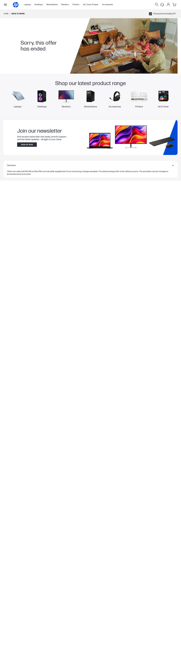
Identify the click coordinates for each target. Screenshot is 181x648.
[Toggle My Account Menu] (168, 4)
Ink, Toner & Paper (91, 5)
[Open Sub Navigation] (5, 4)
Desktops (38, 5)
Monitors (65, 5)
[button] (90, 165)
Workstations (52, 5)
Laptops (27, 5)
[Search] (156, 4)
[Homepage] (16, 5)
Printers (76, 5)
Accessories (107, 5)
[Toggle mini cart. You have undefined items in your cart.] (174, 4)
